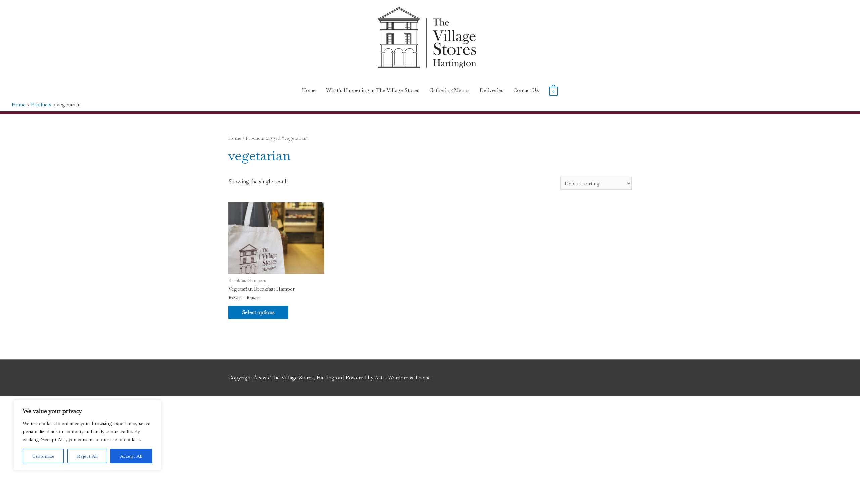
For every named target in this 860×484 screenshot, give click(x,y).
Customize (43, 456)
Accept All (131, 456)
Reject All (87, 456)
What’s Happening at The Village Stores (372, 90)
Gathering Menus (449, 90)
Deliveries (491, 90)
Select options (258, 312)
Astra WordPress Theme (403, 377)
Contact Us (526, 90)
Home (309, 90)
